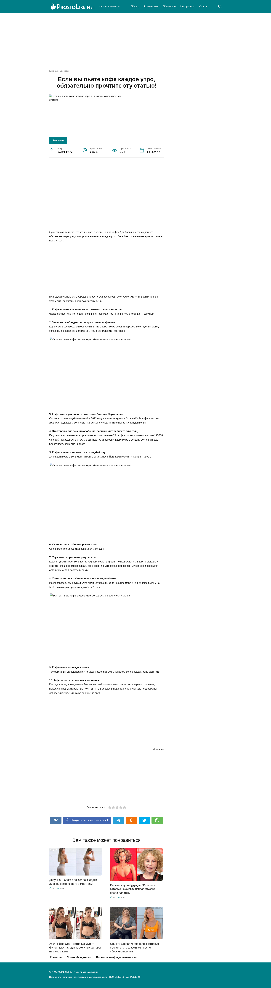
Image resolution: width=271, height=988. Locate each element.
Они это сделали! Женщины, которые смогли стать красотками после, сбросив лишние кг (134, 947)
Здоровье (64, 71)
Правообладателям (79, 957)
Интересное (187, 6)
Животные (169, 6)
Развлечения (151, 6)
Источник (158, 749)
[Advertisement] (135, 43)
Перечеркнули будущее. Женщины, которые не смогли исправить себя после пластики (133, 889)
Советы (203, 6)
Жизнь (135, 6)
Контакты (56, 957)
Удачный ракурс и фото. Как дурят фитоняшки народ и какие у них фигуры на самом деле (75, 947)
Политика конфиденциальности (116, 957)
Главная (53, 71)
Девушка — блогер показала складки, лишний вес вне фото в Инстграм (73, 881)
